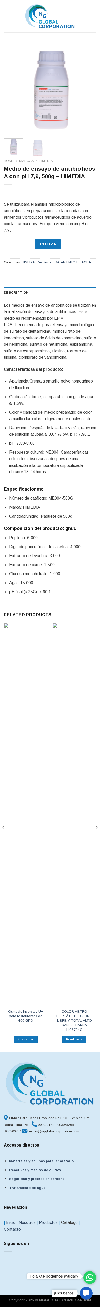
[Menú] (7, 16)
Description (16, 292)
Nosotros (27, 1222)
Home (9, 161)
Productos (48, 1222)
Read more (25, 1039)
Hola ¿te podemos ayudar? (53, 1276)
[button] (86, 1293)
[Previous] (12, 88)
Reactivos (44, 262)
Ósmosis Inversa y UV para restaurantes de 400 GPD (25, 1016)
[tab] (50, 292)
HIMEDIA (46, 161)
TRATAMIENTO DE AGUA (72, 262)
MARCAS (26, 161)
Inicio (10, 1222)
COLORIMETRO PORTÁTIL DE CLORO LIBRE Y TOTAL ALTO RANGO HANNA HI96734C (74, 1021)
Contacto (12, 1229)
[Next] (88, 88)
